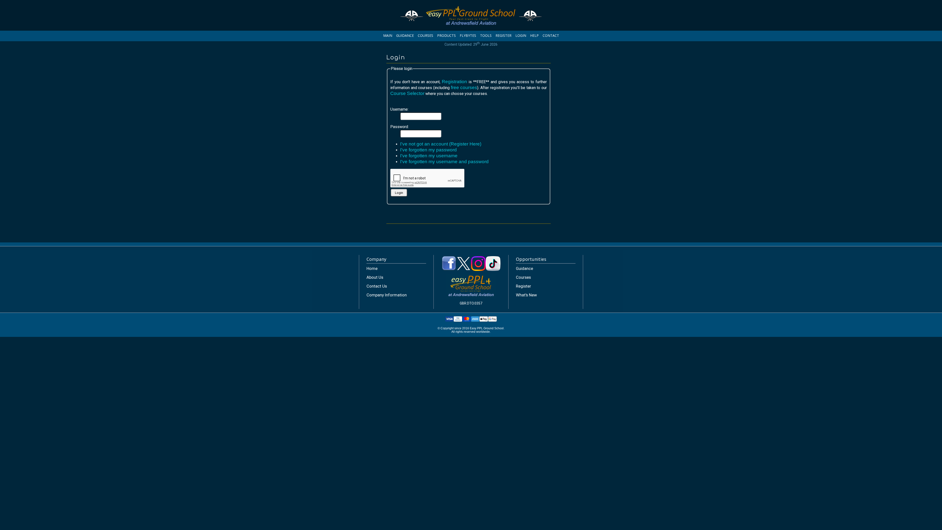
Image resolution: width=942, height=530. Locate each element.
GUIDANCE (405, 35)
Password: (399, 126)
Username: (399, 109)
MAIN (387, 35)
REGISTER (503, 35)
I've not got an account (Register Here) (440, 143)
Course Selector (407, 93)
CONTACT (551, 35)
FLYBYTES (468, 35)
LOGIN (520, 35)
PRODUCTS (446, 35)
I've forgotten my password (428, 149)
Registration (454, 81)
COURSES (425, 35)
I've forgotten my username (429, 155)
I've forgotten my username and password (444, 161)
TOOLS (486, 35)
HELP (534, 35)
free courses (464, 87)
